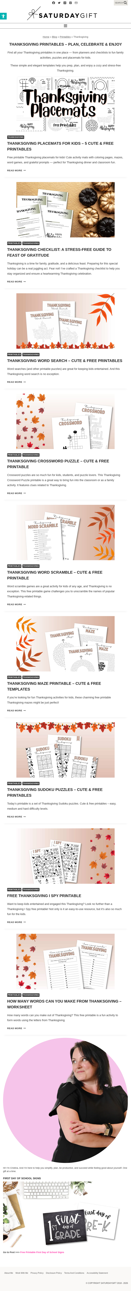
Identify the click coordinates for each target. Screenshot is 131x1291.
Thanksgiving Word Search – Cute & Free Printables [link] (64, 361)
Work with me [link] (21, 1273)
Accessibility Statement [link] (97, 1273)
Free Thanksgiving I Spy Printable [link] (44, 896)
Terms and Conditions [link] (74, 1273)
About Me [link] (8, 1273)
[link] (3, 16)
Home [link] (46, 37)
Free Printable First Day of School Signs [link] (42, 1252)
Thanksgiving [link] (16, 137)
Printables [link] (65, 37)
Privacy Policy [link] (37, 1273)
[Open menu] (66, 25)
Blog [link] (54, 37)
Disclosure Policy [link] (54, 1273)
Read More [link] (16, 170)
